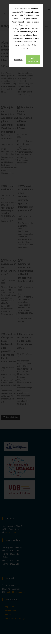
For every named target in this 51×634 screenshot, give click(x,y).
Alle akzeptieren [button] (33, 59)
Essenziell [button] (18, 60)
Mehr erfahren (28, 46)
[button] (29, 48)
